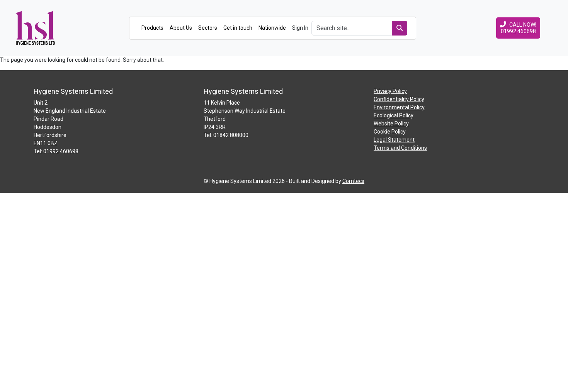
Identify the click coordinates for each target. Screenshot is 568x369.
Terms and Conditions (400, 148)
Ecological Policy (393, 115)
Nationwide (272, 28)
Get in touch (237, 28)
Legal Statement (394, 140)
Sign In (300, 28)
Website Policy (391, 123)
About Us (181, 28)
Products (152, 28)
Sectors (207, 28)
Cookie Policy (390, 132)
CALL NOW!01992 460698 (519, 28)
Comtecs (353, 181)
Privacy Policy (390, 91)
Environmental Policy (399, 107)
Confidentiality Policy (399, 99)
